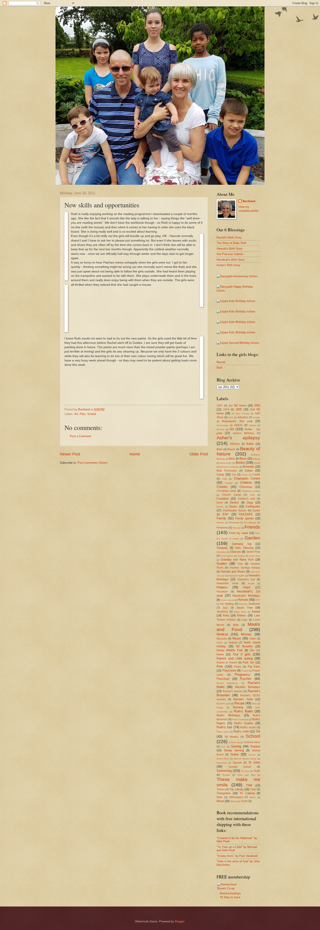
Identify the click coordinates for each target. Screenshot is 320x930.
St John (254, 762)
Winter (252, 797)
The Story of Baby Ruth (231, 243)
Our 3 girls (242, 654)
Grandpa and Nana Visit (237, 559)
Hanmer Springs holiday (245, 567)
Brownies (248, 466)
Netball (233, 642)
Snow (235, 754)
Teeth (257, 771)
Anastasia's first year (237, 421)
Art (76, 414)
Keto (226, 615)
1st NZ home (237, 405)
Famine (220, 522)
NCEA (220, 642)
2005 (239, 409)
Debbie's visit (246, 498)
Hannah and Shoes (233, 571)
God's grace (227, 556)
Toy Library (236, 789)
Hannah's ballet (236, 575)
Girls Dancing (244, 547)
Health (251, 583)
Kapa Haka (240, 612)
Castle (256, 474)
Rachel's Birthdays (247, 687)
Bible (232, 458)
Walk (219, 797)
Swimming (224, 770)
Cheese (229, 483)
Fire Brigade (250, 522)
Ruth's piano (223, 731)
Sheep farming (234, 750)
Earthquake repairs (235, 510)
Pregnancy (242, 674)
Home (135, 454)
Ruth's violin (241, 731)
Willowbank (236, 797)
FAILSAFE (246, 514)
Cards (245, 474)
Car (234, 474)
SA (258, 731)
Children (246, 482)
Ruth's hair (224, 727)
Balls (219, 449)
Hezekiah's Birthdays (246, 595)
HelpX (247, 587)
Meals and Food (238, 627)
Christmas (245, 487)
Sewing (236, 746)
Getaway (222, 547)
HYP (258, 600)
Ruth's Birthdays (228, 715)
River (254, 703)
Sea (223, 746)
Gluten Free (253, 552)
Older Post (198, 454)
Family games (244, 518)
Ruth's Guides (243, 723)
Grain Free (254, 556)
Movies (246, 634)
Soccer (252, 755)
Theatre (226, 775)
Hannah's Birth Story (230, 248)
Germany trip (241, 544)
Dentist (234, 502)
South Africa (223, 758)
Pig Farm (254, 666)
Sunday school (239, 766)
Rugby (220, 707)
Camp (220, 474)
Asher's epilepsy (238, 437)
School (91, 414)
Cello (224, 479)
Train (253, 789)
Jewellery (222, 611)
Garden (252, 537)
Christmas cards (226, 491)
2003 (257, 405)
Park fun (248, 662)
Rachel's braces (232, 691)
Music (236, 638)
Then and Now (246, 775)
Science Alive (252, 742)
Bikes (243, 458)
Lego (244, 619)
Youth (244, 801)
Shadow (255, 746)
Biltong (256, 459)
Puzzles (245, 678)
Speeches (222, 763)
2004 (226, 409)
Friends (252, 526)
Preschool (223, 678)
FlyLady (237, 528)
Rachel (221, 362)
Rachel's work (223, 703)
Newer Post (70, 454)
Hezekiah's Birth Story (231, 259)
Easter (256, 510)
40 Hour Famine (240, 413)
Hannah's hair (246, 579)
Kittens (241, 615)
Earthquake (253, 506)
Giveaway (221, 552)
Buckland (249, 201)
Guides (222, 563)
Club (252, 495)
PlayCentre (229, 670)
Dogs (250, 502)
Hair (240, 563)
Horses (243, 599)
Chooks (222, 487)
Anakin (256, 417)
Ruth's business (240, 719)
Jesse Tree (244, 607)
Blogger (179, 921)
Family (221, 518)
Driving (220, 506)
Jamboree (254, 604)
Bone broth (226, 463)
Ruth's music (248, 727)
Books (240, 462)
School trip (234, 742)
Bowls (257, 463)
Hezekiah (222, 591)
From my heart (238, 533)
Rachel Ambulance (227, 683)
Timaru (221, 789)
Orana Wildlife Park (230, 650)
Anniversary (222, 425)
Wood (220, 801)
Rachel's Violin (243, 699)
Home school (227, 600)
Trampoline (224, 793)
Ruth (219, 367)
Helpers (222, 587)
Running (238, 707)
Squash (237, 762)
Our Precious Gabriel (230, 254)
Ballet (250, 443)
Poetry (245, 671)
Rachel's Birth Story (229, 237)
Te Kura (245, 771)
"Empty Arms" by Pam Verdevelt (237, 856)
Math (236, 625)
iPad (241, 604)
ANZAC (238, 425)
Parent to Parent (227, 662)
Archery (220, 429)
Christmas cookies (251, 491)
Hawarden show (227, 583)
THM (249, 785)
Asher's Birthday (243, 433)
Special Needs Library (245, 758)
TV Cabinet (247, 793)
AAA (230, 417)
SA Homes (232, 736)
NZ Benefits (244, 646)
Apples (252, 425)
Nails (253, 638)
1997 (220, 405)
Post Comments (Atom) (92, 462)
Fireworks (222, 527)
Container (223, 498)
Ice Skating (227, 604)
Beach (231, 449)
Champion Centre (247, 478)
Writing (233, 801)
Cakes (249, 470)
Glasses (236, 551)
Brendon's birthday (229, 467)
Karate (256, 611)
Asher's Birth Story (228, 265)
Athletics (235, 444)
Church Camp (231, 495)
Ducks (233, 506)
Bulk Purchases (227, 470)
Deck (220, 502)
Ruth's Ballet (243, 711)
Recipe (239, 703)
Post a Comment (80, 436)
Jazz (225, 607)
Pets (83, 414)
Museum (222, 638)
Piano (237, 666)
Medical (222, 634)
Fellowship (234, 522)
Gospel (241, 556)
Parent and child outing (235, 658)
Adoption (242, 417)
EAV (225, 514)
